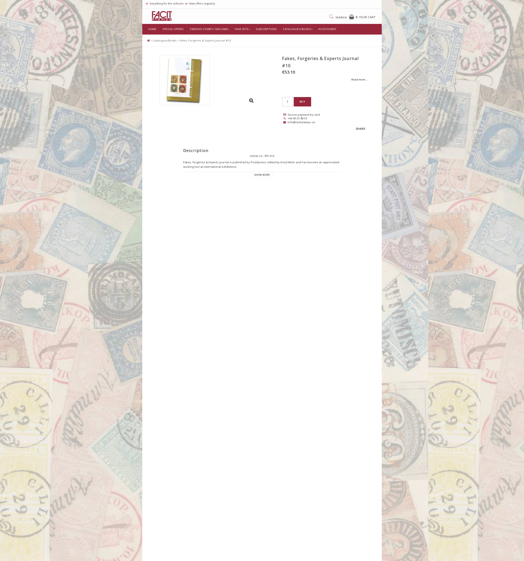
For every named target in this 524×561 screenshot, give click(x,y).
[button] (362, 17)
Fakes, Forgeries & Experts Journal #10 (205, 40)
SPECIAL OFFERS (173, 29)
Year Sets (241, 29)
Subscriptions (266, 29)
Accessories (327, 29)
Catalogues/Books (297, 29)
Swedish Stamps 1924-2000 (208, 29)
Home (152, 29)
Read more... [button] (359, 79)
